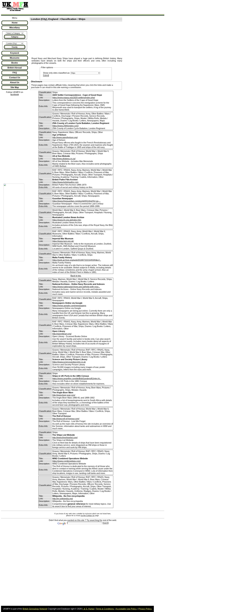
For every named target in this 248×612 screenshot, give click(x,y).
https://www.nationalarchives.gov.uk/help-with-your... (76, 287)
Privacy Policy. (145, 609)
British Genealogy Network (35, 609)
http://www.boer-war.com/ (63, 395)
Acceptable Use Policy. (126, 609)
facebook (14, 94)
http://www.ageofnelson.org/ (65, 137)
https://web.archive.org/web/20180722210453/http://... (76, 260)
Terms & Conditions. (105, 609)
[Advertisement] (78, 7)
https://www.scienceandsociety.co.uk (69, 362)
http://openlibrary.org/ (61, 334)
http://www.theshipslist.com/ (65, 437)
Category (14, 37)
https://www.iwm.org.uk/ (63, 241)
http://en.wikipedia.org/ (62, 499)
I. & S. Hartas (88, 609)
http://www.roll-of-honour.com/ (65, 419)
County (14, 47)
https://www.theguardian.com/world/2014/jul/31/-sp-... (76, 201)
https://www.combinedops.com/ (66, 461)
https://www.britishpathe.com (65, 182)
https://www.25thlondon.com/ (65, 126)
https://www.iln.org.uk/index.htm (66, 220)
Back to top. (76, 276)
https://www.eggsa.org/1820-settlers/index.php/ (73, 98)
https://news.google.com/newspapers (69, 306)
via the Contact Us (88, 516)
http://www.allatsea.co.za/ (63, 159)
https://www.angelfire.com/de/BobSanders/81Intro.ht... (76, 378)
